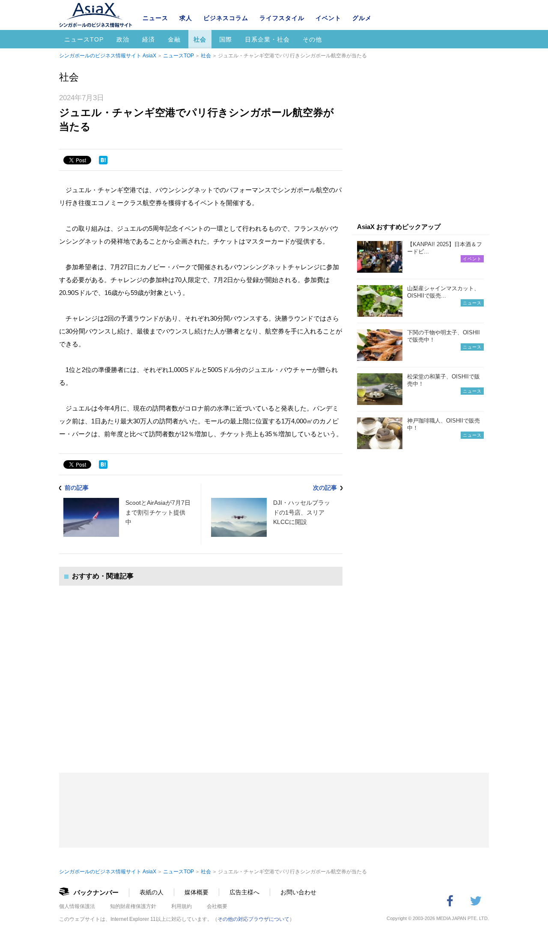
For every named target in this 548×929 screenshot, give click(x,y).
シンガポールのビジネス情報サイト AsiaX (107, 56)
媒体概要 (196, 892)
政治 (122, 39)
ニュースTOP (84, 39)
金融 (174, 39)
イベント (328, 18)
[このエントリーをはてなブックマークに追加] (103, 160)
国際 (225, 39)
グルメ (362, 18)
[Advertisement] (200, 671)
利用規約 (181, 906)
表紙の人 (152, 892)
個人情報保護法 (77, 906)
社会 (200, 39)
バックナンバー (96, 892)
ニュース (155, 18)
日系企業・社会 (267, 39)
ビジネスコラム (225, 18)
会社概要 (217, 906)
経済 (148, 39)
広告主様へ (244, 892)
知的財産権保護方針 (133, 906)
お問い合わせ (298, 892)
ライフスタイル (281, 18)
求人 (185, 18)
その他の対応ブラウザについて (253, 919)
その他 (312, 39)
